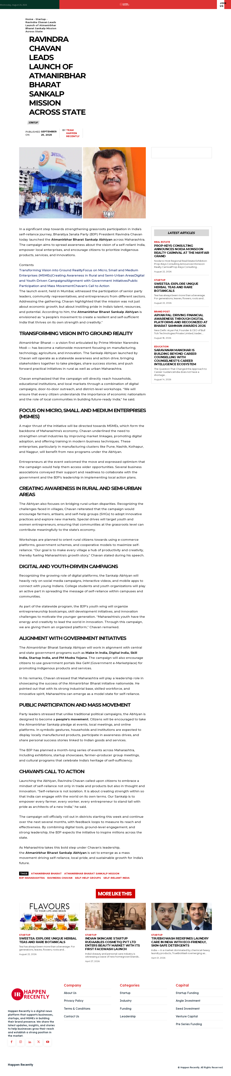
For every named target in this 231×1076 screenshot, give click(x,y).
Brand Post (162, 311)
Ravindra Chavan (59, 877)
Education (161, 346)
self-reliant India (116, 877)
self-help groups (88, 877)
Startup (41, 19)
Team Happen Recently (72, 133)
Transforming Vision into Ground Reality (51, 270)
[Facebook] (157, 152)
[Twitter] (166, 152)
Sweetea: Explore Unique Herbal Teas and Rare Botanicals (176, 287)
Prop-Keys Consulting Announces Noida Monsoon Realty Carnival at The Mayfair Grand (181, 251)
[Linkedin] (29, 1042)
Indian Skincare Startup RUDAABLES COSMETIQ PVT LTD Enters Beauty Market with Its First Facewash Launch (112, 944)
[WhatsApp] (182, 152)
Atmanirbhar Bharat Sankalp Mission (91, 873)
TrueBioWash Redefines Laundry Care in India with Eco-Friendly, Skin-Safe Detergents (180, 942)
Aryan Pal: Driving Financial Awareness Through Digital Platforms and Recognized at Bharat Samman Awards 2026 (181, 320)
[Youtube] (47, 1042)
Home (29, 19)
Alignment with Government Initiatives (97, 280)
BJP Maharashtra (32, 877)
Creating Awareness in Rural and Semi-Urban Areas (93, 275)
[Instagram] (20, 1042)
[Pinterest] (174, 152)
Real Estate (162, 242)
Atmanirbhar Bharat (46, 873)
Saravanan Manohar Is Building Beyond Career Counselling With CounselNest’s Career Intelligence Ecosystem (175, 357)
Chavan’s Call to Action (91, 286)
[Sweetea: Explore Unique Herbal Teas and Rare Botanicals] (49, 916)
